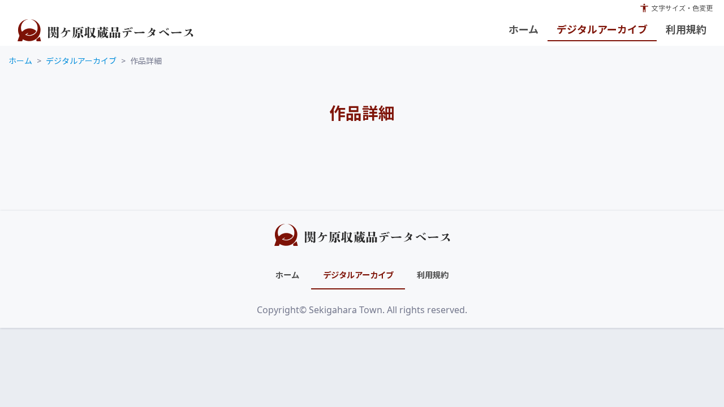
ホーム (20, 60)
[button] (676, 8)
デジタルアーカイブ (81, 60)
